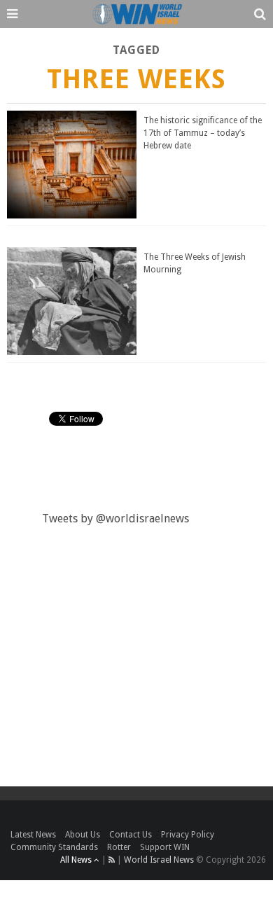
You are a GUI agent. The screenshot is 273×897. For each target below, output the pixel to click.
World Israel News (159, 860)
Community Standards (54, 847)
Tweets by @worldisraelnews (115, 518)
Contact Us (130, 835)
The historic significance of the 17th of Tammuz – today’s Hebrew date (203, 133)
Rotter (119, 847)
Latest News (33, 835)
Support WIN (165, 847)
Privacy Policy (187, 835)
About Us (82, 835)
